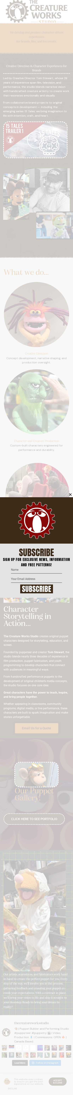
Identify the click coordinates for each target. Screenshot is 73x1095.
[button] (70, 494)
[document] (36, 547)
